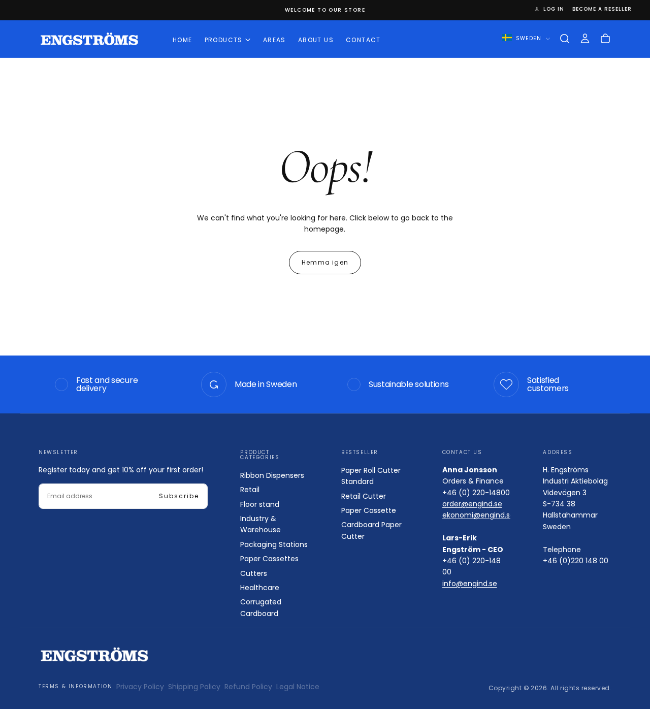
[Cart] (605, 38)
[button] (565, 38)
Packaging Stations (274, 544)
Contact (363, 40)
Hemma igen (325, 262)
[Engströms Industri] (94, 654)
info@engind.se (469, 583)
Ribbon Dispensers (272, 475)
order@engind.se (472, 504)
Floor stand (259, 504)
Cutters (253, 573)
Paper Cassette (368, 510)
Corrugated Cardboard (260, 607)
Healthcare (259, 588)
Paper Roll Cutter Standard (371, 476)
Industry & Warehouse (260, 524)
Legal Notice (297, 687)
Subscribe (179, 496)
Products (224, 40)
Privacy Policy (140, 687)
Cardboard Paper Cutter (371, 530)
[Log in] (585, 38)
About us (316, 40)
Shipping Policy (194, 687)
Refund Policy (248, 687)
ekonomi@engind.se (478, 515)
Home (182, 40)
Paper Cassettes (269, 559)
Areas (274, 40)
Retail (249, 490)
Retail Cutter (363, 496)
